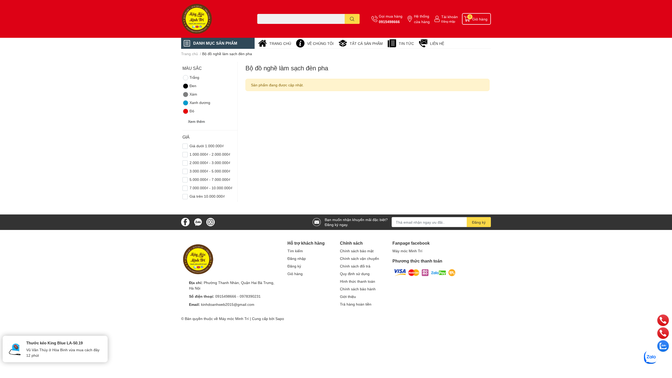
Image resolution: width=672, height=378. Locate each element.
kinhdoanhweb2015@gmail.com (227, 304)
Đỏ (192, 111)
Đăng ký (479, 222)
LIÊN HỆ (437, 43)
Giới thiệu (348, 296)
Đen (193, 85)
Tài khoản (449, 16)
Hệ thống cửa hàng (422, 19)
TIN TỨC (406, 43)
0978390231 (250, 296)
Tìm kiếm (295, 251)
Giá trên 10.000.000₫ (207, 196)
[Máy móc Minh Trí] (213, 19)
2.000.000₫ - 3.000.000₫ (210, 162)
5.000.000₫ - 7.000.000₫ (210, 179)
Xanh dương (200, 102)
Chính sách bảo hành (358, 289)
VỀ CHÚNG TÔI (320, 43)
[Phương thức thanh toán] (424, 272)
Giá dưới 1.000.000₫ (207, 146)
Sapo (279, 318)
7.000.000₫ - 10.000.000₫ (211, 188)
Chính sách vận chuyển (359, 258)
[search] (352, 19)
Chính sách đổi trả (355, 266)
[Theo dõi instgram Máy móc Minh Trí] (210, 221)
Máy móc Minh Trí (407, 251)
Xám (193, 94)
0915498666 (389, 21)
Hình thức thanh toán (357, 281)
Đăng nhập (448, 21)
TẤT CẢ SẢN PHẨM (366, 43)
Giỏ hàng (295, 273)
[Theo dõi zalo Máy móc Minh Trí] (198, 221)
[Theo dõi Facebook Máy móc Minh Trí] (185, 221)
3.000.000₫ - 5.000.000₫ (210, 171)
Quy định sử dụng (355, 273)
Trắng (194, 77)
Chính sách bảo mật (357, 251)
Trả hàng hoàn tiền (355, 304)
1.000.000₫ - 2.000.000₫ (210, 154)
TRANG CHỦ (280, 43)
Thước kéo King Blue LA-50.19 (54, 342)
